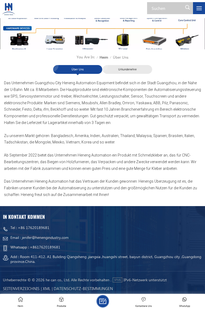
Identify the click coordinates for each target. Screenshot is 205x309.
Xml (46, 288)
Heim (104, 57)
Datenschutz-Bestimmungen (83, 288)
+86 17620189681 (33, 227)
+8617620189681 (45, 247)
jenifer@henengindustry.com (45, 237)
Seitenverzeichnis (21, 288)
